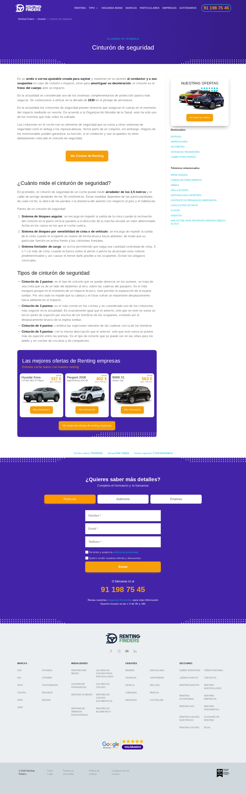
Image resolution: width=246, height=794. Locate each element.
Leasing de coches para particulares (104, 673)
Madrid (129, 670)
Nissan (46, 700)
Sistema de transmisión (185, 152)
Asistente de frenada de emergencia (194, 200)
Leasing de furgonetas (79, 686)
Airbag (175, 185)
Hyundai (47, 670)
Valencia (131, 677)
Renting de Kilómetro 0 (103, 710)
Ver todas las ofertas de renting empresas (86, 425)
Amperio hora (179, 142)
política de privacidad (125, 552)
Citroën (47, 677)
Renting (80, 7)
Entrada (176, 136)
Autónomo (123, 499)
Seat (20, 685)
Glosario (41, 19)
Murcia (154, 692)
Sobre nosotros (189, 670)
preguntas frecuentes (119, 600)
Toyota (21, 692)
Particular (70, 499)
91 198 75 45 (123, 589)
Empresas (169, 7)
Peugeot (47, 692)
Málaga (155, 685)
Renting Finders (26, 19)
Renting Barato (189, 685)
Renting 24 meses (82, 695)
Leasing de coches (102, 686)
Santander (157, 677)
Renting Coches (189, 727)
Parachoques (179, 175)
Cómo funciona (213, 670)
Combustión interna (183, 157)
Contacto (210, 677)
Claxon (175, 210)
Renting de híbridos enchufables (79, 711)
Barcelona (157, 670)
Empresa (176, 499)
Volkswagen (50, 685)
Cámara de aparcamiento (186, 180)
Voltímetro (178, 147)
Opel (20, 700)
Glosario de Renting (211, 719)
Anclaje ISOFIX (179, 190)
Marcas (131, 7)
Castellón (157, 700)
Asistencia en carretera (186, 195)
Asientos (176, 215)
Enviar (123, 567)
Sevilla (130, 685)
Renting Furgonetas (211, 708)
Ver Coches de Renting (87, 156)
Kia (19, 677)
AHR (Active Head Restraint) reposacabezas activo (198, 222)
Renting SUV (186, 706)
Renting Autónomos (186, 697)
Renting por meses (79, 672)
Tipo (92, 7)
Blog (207, 727)
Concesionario (153, 453)
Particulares (150, 7)
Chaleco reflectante (184, 205)
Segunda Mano (112, 7)
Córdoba (131, 692)
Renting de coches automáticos (104, 698)
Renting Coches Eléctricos (189, 719)
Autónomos (187, 7)
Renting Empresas (210, 697)
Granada (131, 700)
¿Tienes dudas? (188, 677)
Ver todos (118, 453)
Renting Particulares (212, 687)
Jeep (20, 707)
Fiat (19, 670)
